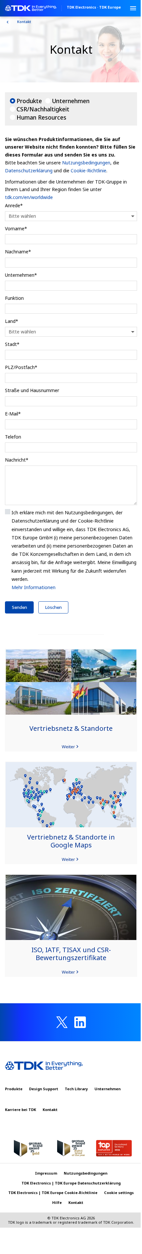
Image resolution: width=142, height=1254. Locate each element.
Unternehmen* (21, 275)
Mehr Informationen (33, 587)
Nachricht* (16, 460)
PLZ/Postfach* (21, 367)
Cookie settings (119, 1192)
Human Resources (41, 117)
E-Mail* (13, 414)
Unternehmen (70, 101)
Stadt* (12, 344)
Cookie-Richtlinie (88, 170)
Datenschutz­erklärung (29, 170)
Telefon (13, 437)
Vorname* (16, 228)
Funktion (14, 298)
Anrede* (14, 205)
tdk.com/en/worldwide (29, 197)
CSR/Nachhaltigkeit (43, 109)
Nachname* (18, 251)
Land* (11, 321)
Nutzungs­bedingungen (86, 162)
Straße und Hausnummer (32, 390)
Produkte (29, 101)
